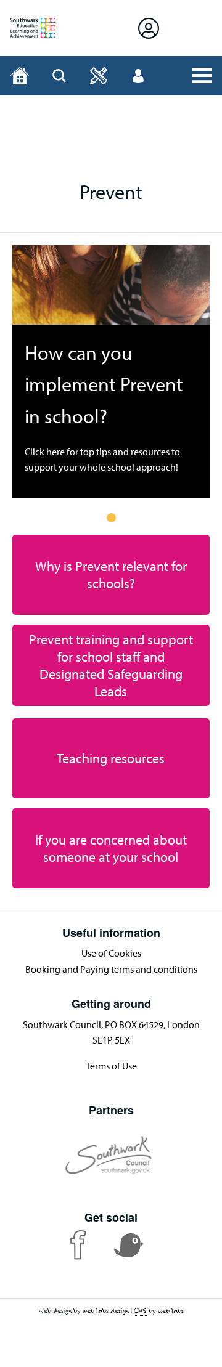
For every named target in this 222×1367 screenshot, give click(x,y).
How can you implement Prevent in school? (104, 384)
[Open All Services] (202, 75)
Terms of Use (111, 1066)
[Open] (98, 75)
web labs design (106, 1310)
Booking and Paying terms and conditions (111, 969)
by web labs (159, 1310)
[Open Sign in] (148, 28)
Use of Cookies (111, 953)
